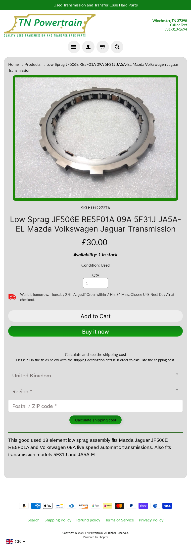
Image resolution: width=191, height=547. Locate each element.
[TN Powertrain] (50, 25)
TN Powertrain (94, 532)
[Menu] (74, 47)
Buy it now (95, 331)
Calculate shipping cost (95, 420)
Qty (95, 275)
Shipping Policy (58, 519)
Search (34, 519)
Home (13, 64)
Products (33, 64)
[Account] (88, 47)
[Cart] (102, 47)
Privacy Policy (151, 519)
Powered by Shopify (95, 537)
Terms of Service (119, 519)
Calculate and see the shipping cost (95, 354)
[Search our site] (117, 47)
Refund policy (88, 519)
